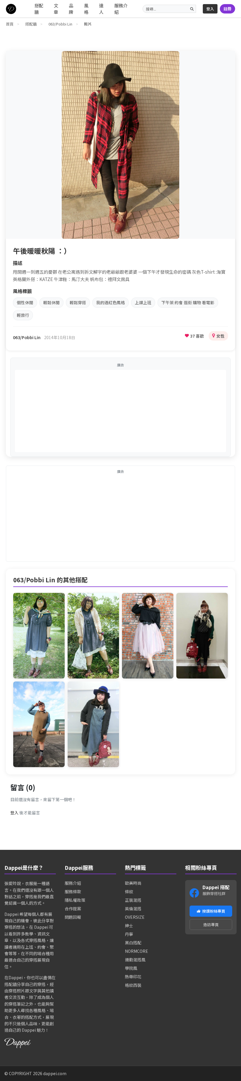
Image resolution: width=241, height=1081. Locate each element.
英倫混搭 (133, 908)
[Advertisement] (120, 411)
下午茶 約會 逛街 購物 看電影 (187, 302)
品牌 (71, 8)
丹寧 (129, 934)
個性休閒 (25, 302)
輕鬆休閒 (51, 302)
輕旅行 (23, 315)
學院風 (131, 968)
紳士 (129, 925)
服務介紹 (121, 8)
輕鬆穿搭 (78, 302)
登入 (210, 8)
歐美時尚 (133, 883)
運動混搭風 (135, 959)
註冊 (227, 8)
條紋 (129, 891)
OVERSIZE (135, 917)
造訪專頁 (211, 924)
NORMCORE (136, 951)
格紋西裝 (133, 985)
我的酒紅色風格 (110, 302)
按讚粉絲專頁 (213, 911)
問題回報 (73, 917)
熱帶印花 (133, 977)
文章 (56, 8)
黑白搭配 (133, 942)
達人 (101, 8)
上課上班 (143, 302)
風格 (86, 8)
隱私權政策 (75, 900)
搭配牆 (38, 8)
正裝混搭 (133, 900)
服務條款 (73, 891)
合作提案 (73, 908)
